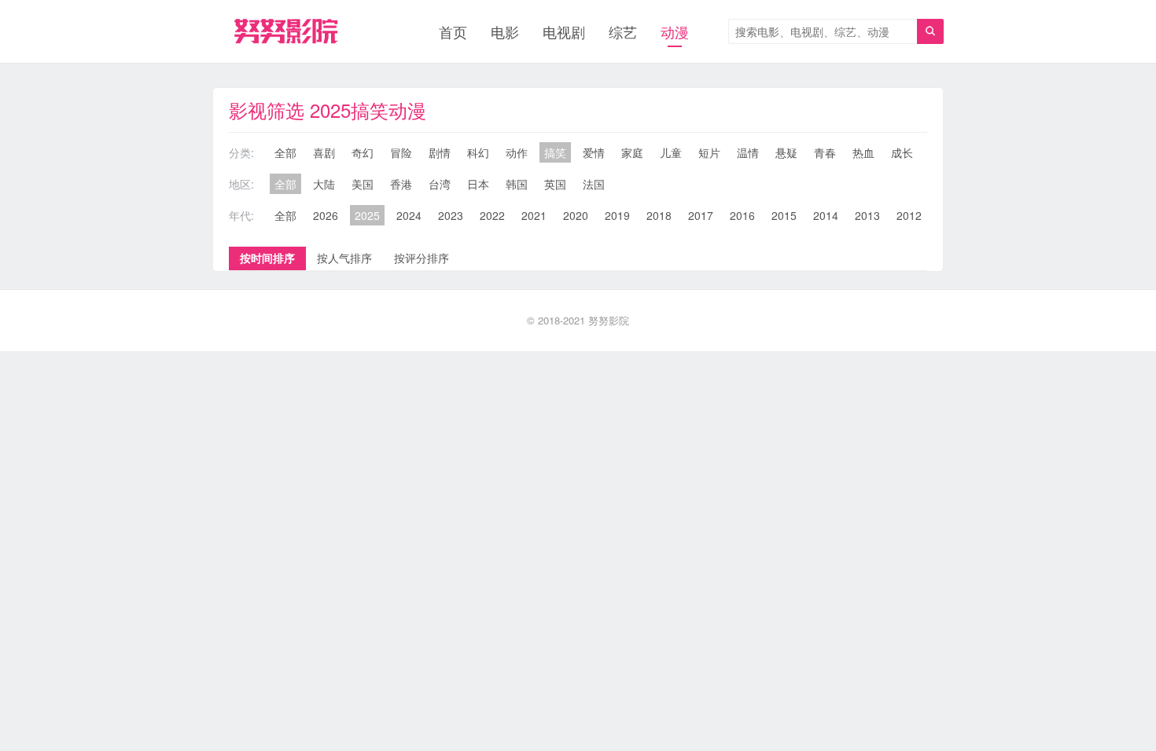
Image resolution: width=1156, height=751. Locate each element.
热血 (863, 152)
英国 (555, 184)
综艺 (623, 31)
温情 (748, 152)
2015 (784, 215)
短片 (709, 152)
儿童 (671, 152)
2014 (825, 215)
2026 (325, 215)
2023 (450, 215)
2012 (909, 215)
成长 (902, 152)
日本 (478, 184)
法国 (594, 184)
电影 (505, 31)
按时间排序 (267, 258)
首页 (453, 31)
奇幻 (363, 152)
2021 (534, 215)
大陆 (324, 184)
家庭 (632, 152)
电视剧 (564, 31)
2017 (700, 215)
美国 (363, 184)
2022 (492, 215)
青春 (825, 152)
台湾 (440, 184)
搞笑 (555, 152)
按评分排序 (421, 258)
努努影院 (608, 320)
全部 (285, 152)
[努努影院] (285, 31)
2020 (575, 215)
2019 (617, 215)
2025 (367, 215)
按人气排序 (344, 258)
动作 (517, 152)
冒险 (401, 152)
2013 (867, 215)
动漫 (675, 31)
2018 (659, 215)
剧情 (440, 152)
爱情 (594, 152)
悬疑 (786, 152)
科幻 (478, 152)
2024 (409, 215)
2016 (742, 215)
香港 (401, 184)
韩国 (517, 184)
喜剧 (324, 152)
